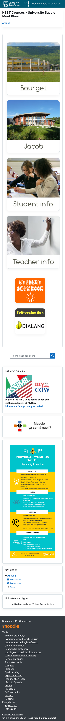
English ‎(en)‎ (11, 705)
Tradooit (9, 669)
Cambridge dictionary (16, 649)
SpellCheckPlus (13, 675)
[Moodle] (10, 626)
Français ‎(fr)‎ (8, 702)
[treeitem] (32, 581)
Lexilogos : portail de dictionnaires (23, 652)
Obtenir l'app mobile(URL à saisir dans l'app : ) (29, 716)
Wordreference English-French (21, 642)
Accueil (6, 23)
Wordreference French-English (21, 639)
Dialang (9, 699)
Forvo (8, 685)
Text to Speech (13, 682)
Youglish (10, 689)
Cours (13, 587)
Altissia (9, 695)
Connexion (55, 3)
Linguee (9, 665)
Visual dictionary (14, 659)
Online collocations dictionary (20, 655)
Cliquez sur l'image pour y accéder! (24, 406)
